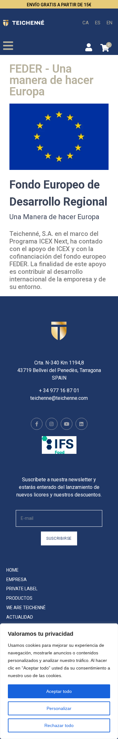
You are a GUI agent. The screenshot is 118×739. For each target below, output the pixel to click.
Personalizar (59, 708)
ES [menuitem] (97, 22)
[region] (59, 681)
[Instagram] (52, 424)
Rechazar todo (59, 725)
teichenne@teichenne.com (59, 398)
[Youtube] (67, 424)
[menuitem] (85, 23)
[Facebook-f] (37, 424)
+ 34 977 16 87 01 (59, 391)
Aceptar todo (59, 691)
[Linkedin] (81, 424)
